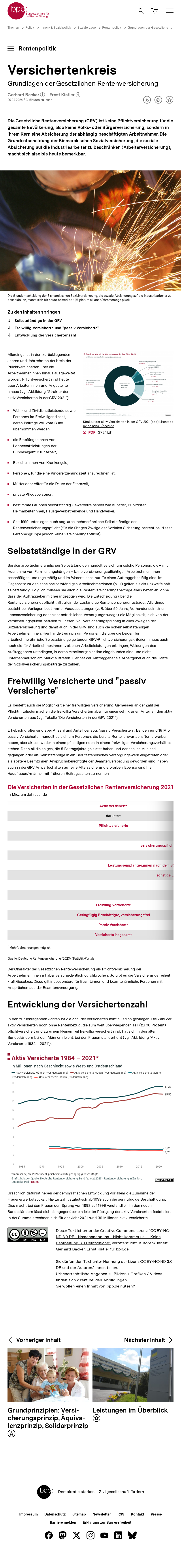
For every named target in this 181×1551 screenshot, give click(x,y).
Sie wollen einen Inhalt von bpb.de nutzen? (95, 1286)
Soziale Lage (86, 27)
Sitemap (79, 1514)
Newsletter (101, 1514)
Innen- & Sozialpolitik (56, 27)
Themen (13, 27)
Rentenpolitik (111, 27)
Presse (156, 1514)
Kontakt (137, 1514)
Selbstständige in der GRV (37, 320)
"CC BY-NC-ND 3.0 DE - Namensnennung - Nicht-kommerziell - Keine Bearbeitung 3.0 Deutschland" (113, 1236)
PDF (91, 432)
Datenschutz (55, 1514)
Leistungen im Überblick (130, 1410)
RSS (120, 1514)
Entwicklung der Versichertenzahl (44, 335)
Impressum (28, 1514)
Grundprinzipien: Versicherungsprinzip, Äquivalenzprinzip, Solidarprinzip (48, 1418)
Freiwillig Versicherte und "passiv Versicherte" (56, 328)
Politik (29, 27)
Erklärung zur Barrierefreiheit (107, 1522)
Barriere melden (63, 1522)
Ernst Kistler (64, 95)
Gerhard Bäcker (26, 95)
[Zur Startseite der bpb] (28, 18)
